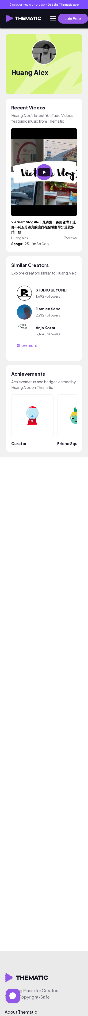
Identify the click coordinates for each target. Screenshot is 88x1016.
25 (27, 244)
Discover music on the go (44, 4)
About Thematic (21, 1012)
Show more (27, 345)
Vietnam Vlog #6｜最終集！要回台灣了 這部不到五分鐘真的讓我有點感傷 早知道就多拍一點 (43, 227)
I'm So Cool (41, 244)
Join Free (73, 18)
